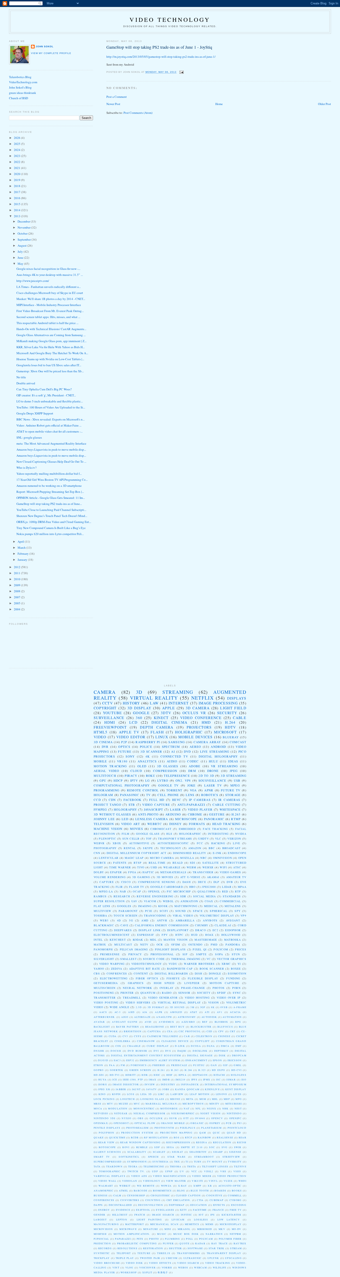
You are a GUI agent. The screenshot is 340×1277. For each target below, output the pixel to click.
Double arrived (25, 383)
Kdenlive (212, 1089)
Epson (217, 1060)
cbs (97, 973)
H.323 (202, 1070)
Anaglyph (164, 1017)
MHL (215, 1099)
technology (170, 848)
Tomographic (109, 1171)
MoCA (98, 1108)
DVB (230, 882)
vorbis (167, 1267)
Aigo (125, 1017)
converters (129, 1200)
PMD (214, 944)
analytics (147, 761)
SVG (224, 1147)
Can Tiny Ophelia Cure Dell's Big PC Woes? (44, 389)
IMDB (166, 1079)
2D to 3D (206, 776)
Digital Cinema (169, 722)
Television (104, 824)
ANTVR (162, 920)
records (105, 1248)
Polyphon (106, 1132)
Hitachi (219, 1074)
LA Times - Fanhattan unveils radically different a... (48, 287)
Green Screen (140, 1070)
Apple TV (129, 732)
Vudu (173, 963)
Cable (239, 717)
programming (106, 790)
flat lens (102, 906)
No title (21, 377)
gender (99, 1214)
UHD (154, 867)
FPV (165, 934)
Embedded (187, 829)
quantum (147, 992)
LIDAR (227, 886)
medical (211, 906)
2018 (17, 186)
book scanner (212, 968)
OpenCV (217, 1118)
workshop (129, 1272)
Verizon (234, 838)
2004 (17, 609)
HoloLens (238, 1074)
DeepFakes (123, 930)
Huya (102, 1079)
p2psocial (101, 1238)
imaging (144, 906)
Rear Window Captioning (140, 1142)
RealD (178, 862)
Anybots (210, 920)
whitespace (230, 809)
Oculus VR (194, 712)
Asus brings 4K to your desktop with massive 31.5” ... (49, 275)
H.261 (161, 1070)
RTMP (236, 819)
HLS (169, 833)
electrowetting (114, 978)
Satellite (210, 862)
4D (119, 920)
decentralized (120, 1205)
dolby (99, 872)
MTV (110, 1103)
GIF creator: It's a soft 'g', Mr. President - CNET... (46, 395)
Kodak (138, 939)
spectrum (171, 747)
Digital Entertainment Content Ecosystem (146, 1055)
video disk (134, 1262)
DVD (187, 751)
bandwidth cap (180, 968)
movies (136, 829)
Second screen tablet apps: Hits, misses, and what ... (48, 317)
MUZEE (123, 1103)
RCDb (135, 1137)
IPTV (134, 780)
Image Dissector (126, 1084)
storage (233, 795)
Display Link (150, 930)
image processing (218, 703)
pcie (148, 911)
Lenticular (108, 858)
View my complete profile (51, 53)
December (24, 221)
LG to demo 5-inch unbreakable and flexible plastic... (49, 401)
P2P (124, 742)
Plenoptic (107, 838)
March (22, 547)
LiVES (237, 1094)
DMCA (225, 1046)
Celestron (204, 1036)
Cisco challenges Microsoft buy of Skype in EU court (49, 293)
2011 (17, 573)
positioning (104, 992)
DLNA (211, 1046)
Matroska (232, 939)
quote (184, 1243)
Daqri (181, 1050)
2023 (17, 156)
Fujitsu (199, 1065)
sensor (184, 992)
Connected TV (174, 756)
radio (167, 992)
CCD (97, 800)
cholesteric (160, 1195)
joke (191, 785)
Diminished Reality (189, 853)
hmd (206, 722)
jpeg (234, 771)
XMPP (197, 1185)
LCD (133, 722)
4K (147, 756)
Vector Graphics (231, 959)
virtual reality (154, 697)
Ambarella (185, 920)
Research (122, 896)
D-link (180, 1046)
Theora (176, 1166)
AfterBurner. (105, 1017)
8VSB (224, 1007)
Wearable (171, 867)
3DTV (166, 712)
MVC (137, 1103)
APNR (208, 790)
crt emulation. (179, 1200)
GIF (225, 1065)
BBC (212, 848)
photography (105, 848)
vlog (129, 1267)
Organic (197, 1123)
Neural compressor (149, 1113)
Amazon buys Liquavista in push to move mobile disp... (51, 449)
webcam (200, 1267)
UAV (134, 901)
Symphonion (137, 1161)
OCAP (137, 891)
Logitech (127, 1099)
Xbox (117, 843)
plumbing (172, 1238)
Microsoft (225, 732)
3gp (202, 1007)
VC (209, 959)
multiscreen (104, 988)
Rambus (100, 896)
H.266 (188, 1070)
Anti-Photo (148, 814)
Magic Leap (134, 858)
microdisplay (230, 1224)
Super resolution (109, 901)
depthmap (176, 1205)
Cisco (126, 882)
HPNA (183, 1074)
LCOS (130, 1094)
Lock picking (104, 1099)
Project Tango (107, 805)
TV (148, 795)
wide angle (119, 1007)
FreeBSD (158, 1065)
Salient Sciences (107, 1151)
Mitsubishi (233, 1103)
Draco (200, 930)
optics (124, 747)
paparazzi (123, 1238)
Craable (134, 1046)
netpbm (235, 1234)
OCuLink (156, 1118)
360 (139, 717)
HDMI (109, 722)
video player (200, 809)
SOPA (219, 954)
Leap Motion (200, 1094)
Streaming (177, 692)
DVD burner (137, 1050)
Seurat (177, 1151)
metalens (233, 906)
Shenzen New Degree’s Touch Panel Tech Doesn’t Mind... (51, 516)
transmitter (105, 997)
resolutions (127, 1248)
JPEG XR (104, 1089)
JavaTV (151, 1089)
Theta (191, 1166)
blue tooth (200, 1190)
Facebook (132, 800)
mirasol (184, 1229)
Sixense (235, 1151)
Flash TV (136, 886)
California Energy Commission (162, 925)
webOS (183, 1267)
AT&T (193, 1012)
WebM (191, 867)
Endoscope (237, 853)
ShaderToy (198, 1151)
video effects (160, 1262)
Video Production (231, 1176)
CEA (170, 1031)
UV (182, 1171)
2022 (17, 162)
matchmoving (185, 906)
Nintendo (234, 1113)
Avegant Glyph (124, 1021)
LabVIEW (176, 1094)
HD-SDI (99, 1074)
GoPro (99, 1070)
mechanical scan (164, 1224)
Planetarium (211, 1127)
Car (187, 1036)
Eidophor (233, 930)
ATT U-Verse (190, 877)
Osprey (215, 1123)
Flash (157, 732)
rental (130, 848)
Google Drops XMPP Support (34, 413)
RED (225, 891)
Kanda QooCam (187, 1089)
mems (209, 1224)
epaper (116, 872)
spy (238, 911)
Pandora (233, 944)
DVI (156, 1050)
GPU (102, 780)
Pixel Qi (200, 949)
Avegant (233, 920)
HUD (194, 934)
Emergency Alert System (160, 1060)
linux (161, 737)
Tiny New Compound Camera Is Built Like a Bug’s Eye (51, 528)
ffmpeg (100, 809)
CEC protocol (190, 1031)
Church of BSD (18, 98)
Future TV (230, 790)
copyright (105, 708)
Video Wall (107, 1180)
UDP (155, 1171)
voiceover (147, 1267)
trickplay (102, 1258)
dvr (105, 747)
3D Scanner (151, 751)
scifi (164, 911)
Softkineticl (129, 1156)
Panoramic (214, 819)
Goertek (116, 1070)
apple (168, 708)
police (146, 747)
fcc (200, 843)
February (23, 553)
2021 (17, 168)
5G (131, 920)
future (124, 751)
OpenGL (154, 891)
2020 (17, 174)
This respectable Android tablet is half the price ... (47, 323)
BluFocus (225, 1026)
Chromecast (160, 829)
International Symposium (225, 1084)
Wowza (166, 1185)
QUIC (216, 1132)
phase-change (193, 988)
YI (239, 963)
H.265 (236, 814)
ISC (218, 1079)
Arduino (173, 814)
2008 (17, 591)
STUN (236, 954)
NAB (123, 891)
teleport (124, 1253)
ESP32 (130, 1060)
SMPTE (201, 954)
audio (172, 761)
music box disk (186, 1234)
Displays (236, 698)
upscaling (233, 1258)
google (141, 712)
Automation (232, 1017)
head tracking (226, 824)
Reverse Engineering (155, 896)
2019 (17, 180)
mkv (222, 1229)
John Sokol (44, 46)
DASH (186, 882)
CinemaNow (146, 1041)
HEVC (176, 800)
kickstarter (231, 1214)
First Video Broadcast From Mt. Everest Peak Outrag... (50, 311)
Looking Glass (152, 1099)
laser (175, 809)
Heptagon (200, 1074)
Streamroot (204, 1156)
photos (219, 988)
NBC (203, 858)
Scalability (136, 1151)
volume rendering (110, 877)
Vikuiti (197, 1180)
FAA (112, 1065)
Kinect (161, 717)
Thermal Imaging (186, 959)
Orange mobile (173, 1123)
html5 (101, 732)
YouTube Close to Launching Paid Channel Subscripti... (51, 510)
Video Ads (139, 1176)
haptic (148, 872)
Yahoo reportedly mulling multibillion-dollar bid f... (49, 473)
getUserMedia (106, 983)
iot (201, 1214)
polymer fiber (230, 1238)
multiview (102, 911)
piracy (131, 776)
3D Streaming (233, 776)
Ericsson (235, 1060)
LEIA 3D (146, 1094)
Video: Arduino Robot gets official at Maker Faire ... (48, 425)
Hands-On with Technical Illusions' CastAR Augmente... (51, 329)
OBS (140, 1118)
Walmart (106, 1185)
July (21, 251)
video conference (201, 717)
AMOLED (176, 1012)
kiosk (163, 906)
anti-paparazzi (191, 805)
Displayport (178, 930)
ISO (243, 1079)
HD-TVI (115, 1074)
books (237, 1190)
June (21, 257)
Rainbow (204, 1137)
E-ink (217, 853)
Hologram (103, 795)
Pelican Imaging (134, 949)
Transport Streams (175, 838)
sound (180, 911)
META (190, 1099)
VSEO (237, 1171)
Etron (98, 1065)
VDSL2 (208, 1171)
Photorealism (137, 1127)
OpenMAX (101, 1123)
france (218, 1209)
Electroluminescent (112, 934)
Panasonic (129, 795)
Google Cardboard (166, 886)
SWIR (237, 1147)
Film (125, 833)
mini (167, 1229)
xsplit (147, 1272)
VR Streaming (224, 766)
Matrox (100, 944)
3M (192, 1007)
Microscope (186, 819)
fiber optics (147, 978)
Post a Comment (116, 97)
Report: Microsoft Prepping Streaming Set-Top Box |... (50, 492)
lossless (201, 1219)
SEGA (170, 1147)
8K (213, 1007)
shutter (175, 1248)
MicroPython (193, 1103)
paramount (128, 911)
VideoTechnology (146, 963)
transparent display (224, 1253)
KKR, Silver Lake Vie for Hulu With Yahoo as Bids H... (50, 347)
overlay (167, 988)
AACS (103, 1012)
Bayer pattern (127, 1026)
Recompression (178, 1142)
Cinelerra (122, 1041)
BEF (204, 1021)
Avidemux (166, 1021)
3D (139, 692)
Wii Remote (146, 1185)
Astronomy (187, 1017)
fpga (132, 872)
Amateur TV (236, 877)
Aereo (195, 747)
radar (200, 1243)
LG (147, 780)
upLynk (213, 1258)
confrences (117, 973)
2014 (17, 210)
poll (189, 1238)
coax (209, 901)
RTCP (188, 1137)
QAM (202, 1132)
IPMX (206, 1079)
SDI (192, 862)
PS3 (239, 1123)
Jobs (165, 1089)
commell (235, 1195)
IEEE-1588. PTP (133, 1079)
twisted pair (150, 1258)
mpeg (235, 785)
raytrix (240, 1243)
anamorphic (103, 1190)
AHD (131, 1012)
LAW (154, 703)
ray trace (219, 1243)
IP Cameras (199, 800)
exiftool (143, 1209)
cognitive (214, 1195)
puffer (168, 1243)
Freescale (179, 1065)
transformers (188, 1253)
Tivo (140, 867)
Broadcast (231, 848)
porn (236, 988)
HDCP (118, 780)
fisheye (173, 978)
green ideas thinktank (22, 93)
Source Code (154, 959)
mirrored (204, 1229)
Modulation (117, 1108)
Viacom (150, 901)
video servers (138, 1002)
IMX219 (180, 1079)
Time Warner (120, 867)
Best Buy (177, 1026)
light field (233, 708)
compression (165, 771)
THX (177, 1161)
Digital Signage (200, 1055)
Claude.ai (223, 925)
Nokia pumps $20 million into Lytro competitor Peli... (50, 534)
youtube (112, 712)
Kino (102, 1094)
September (24, 239)
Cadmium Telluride (162, 1036)
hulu (213, 761)
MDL (153, 939)
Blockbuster (201, 1026)
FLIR (119, 886)
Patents (120, 862)
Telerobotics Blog (20, 77)
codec (193, 761)
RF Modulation (156, 1137)
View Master (176, 1180)
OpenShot (121, 1123)
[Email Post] (181, 72)
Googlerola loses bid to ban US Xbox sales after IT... (48, 365)
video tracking (217, 1262)
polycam (206, 1238)
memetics (192, 1224)
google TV (168, 785)
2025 (17, 144)
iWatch (139, 1214)
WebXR (208, 867)
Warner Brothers (199, 963)
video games (230, 872)
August (22, 245)
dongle (215, 973)
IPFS (194, 1079)
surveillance (109, 717)
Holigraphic (188, 732)
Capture (106, 882)
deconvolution (150, 1205)
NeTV (144, 944)
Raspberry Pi (148, 742)
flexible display (203, 978)
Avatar (99, 1021)
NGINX (211, 1108)
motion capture (224, 983)
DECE (202, 882)
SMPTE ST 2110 (191, 1147)
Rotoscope (107, 1147)
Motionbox (169, 1108)
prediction (102, 1243)
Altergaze (142, 1017)
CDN (112, 800)
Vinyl (213, 1180)
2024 (17, 150)
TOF (149, 838)
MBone (175, 1099)
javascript (153, 809)
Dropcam (239, 1055)
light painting (149, 1219)
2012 (17, 567)
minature (150, 1229)
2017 (17, 192)
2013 (17, 216)
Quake (99, 1137)
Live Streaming (214, 751)
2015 (17, 204)
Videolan (129, 1180)
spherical (218, 911)
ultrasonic (192, 1258)
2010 (17, 579)
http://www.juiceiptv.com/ (32, 281)
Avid (148, 1021)
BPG (238, 1021)
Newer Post (113, 104)
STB (132, 805)
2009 (17, 585)
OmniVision (222, 858)
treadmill (132, 997)
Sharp (218, 1151)
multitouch (105, 776)
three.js (163, 1253)
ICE (114, 1079)
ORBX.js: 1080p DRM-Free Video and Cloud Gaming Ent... (53, 522)
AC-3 (117, 1012)
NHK (225, 1108)
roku (150, 776)
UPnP (169, 1171)
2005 (17, 603)
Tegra (133, 1166)
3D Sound (177, 1007)
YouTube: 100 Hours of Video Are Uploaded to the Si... (50, 407)
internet (179, 703)
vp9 (243, 915)
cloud (136, 771)
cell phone (168, 795)
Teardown (114, 1166)
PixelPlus (187, 1127)
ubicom (171, 1258)
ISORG (102, 1084)
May (21, 263)
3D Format (156, 1007)
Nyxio (126, 1118)
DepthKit (221, 1050)
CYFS (137, 1036)
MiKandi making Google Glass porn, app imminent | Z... (51, 341)
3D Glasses (167, 766)
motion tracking (110, 766)
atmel (123, 1190)
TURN (198, 1161)
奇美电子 (163, 1272)
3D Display (139, 708)
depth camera (156, 727)
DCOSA (196, 1046)
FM (123, 1065)
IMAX (152, 1079)
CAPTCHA (154, 1031)
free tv (236, 1209)
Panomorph (103, 949)
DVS (168, 1050)
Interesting (218, 833)
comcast (238, 742)
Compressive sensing (156, 882)
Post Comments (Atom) (138, 113)
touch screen (125, 915)
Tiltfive (240, 1166)
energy (104, 1209)
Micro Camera (162, 858)
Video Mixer (201, 1176)
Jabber (121, 1089)
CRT (232, 1031)
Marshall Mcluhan (161, 1103)
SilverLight (104, 959)
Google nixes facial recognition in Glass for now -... (48, 269)
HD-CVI (236, 1070)
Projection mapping (176, 1132)
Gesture (217, 814)
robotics (209, 795)
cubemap (216, 1200)
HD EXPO (218, 1070)
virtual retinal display (179, 1002)
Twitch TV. (136, 1171)
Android (218, 747)
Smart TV (102, 1156)
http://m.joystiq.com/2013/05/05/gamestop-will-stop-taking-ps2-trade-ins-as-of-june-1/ (161, 56)
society (203, 992)
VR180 (122, 761)
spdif (221, 992)
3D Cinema (103, 742)
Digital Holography (218, 756)
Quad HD (234, 1132)
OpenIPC (235, 1118)
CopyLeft (202, 1041)
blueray (231, 737)
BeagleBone (154, 1026)
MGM (202, 1099)
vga (193, 790)
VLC (218, 838)
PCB (229, 1123)
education (198, 1205)
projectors (199, 727)
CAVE (124, 925)
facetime (200, 1209)
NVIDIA (240, 833)
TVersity (235, 1161)
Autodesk (209, 1017)
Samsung (176, 742)
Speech (153, 1156)
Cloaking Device (175, 1041)
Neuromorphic (183, 1113)
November (24, 227)
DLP (216, 882)
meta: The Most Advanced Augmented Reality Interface (51, 443)
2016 (17, 198)
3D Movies (165, 877)
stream (236, 1248)
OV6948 (200, 1118)
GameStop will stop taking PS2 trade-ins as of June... (49, 504)
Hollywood (231, 934)
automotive (139, 843)
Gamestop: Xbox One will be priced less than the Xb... (50, 371)
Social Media (204, 896)
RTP (238, 891)
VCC (194, 1171)
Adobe (195, 766)
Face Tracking (215, 829)
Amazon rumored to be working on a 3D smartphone (49, 486)
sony (130, 756)
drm (192, 771)
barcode (140, 1190)
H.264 (230, 722)
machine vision (108, 829)
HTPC (179, 934)
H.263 (175, 1070)
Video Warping (111, 963)
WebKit (124, 1185)
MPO (238, 1099)
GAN (214, 1065)
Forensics (139, 1065)
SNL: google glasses (29, 437)
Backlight (102, 1026)
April (21, 541)
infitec (186, 1214)
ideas (233, 761)
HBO (192, 886)
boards (220, 1190)
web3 (104, 920)
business (101, 1195)
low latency (228, 1219)
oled (141, 766)
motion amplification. (132, 1234)
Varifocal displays (109, 1176)
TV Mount (214, 1161)
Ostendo (195, 944)
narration (214, 1234)
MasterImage (206, 939)
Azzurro (188, 1021)
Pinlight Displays (170, 949)
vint (115, 1267)
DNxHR (99, 1050)
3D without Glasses (112, 814)
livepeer (191, 983)
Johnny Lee (104, 819)
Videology (151, 1180)
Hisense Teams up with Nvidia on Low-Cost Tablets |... (50, 359)
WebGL (168, 901)
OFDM (175, 944)
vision (213, 1002)
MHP (227, 1099)
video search (188, 1262)
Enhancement (196, 1060)
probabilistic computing (137, 1243)
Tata (97, 1166)
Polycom (220, 949)
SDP (157, 1147)
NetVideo (101, 1113)
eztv (183, 1209)
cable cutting (227, 805)
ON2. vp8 (183, 780)
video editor (130, 737)
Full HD (156, 800)
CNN (97, 853)
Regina (201, 1142)
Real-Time (157, 862)
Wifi (223, 867)
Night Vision (210, 1113)
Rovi (125, 1147)
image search (163, 1214)
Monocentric (144, 1108)
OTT (186, 1118)
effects (219, 1205)
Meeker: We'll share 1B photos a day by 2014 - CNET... (50, 299)
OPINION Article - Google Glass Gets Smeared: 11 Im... (50, 498)
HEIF (169, 1074)
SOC (212, 1147)
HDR (145, 1074)
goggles (124, 906)
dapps (98, 1205)
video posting (106, 1002)
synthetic (102, 1253)
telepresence (177, 776)
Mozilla (187, 858)
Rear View (106, 1142)
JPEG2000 (209, 886)
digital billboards (171, 973)
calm (117, 1195)
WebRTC (154, 824)
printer (127, 992)
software (195, 1248)
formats (197, 824)
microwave (128, 1229)
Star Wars (176, 1156)
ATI (207, 1012)
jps (212, 1214)
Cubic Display (158, 1046)
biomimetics (162, 1190)
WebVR (99, 843)
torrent (174, 790)
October (23, 233)
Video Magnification (169, 1176)
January (23, 559)
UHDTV (203, 838)
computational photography (122, 785)
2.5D (139, 1007)
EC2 (215, 930)
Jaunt (136, 1089)
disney (175, 824)
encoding (238, 1205)
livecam (178, 1219)
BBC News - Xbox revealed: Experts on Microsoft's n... (50, 419)
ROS (176, 1137)
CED (209, 1031)
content (141, 973)
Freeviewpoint (110, 727)
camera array (207, 742)
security (227, 712)
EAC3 (117, 1060)
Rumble (142, 1147)
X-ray (182, 1185)
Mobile (100, 761)
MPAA (242, 886)
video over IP (229, 997)
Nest (238, 1108)
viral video (183, 915)
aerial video (106, 771)
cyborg (235, 1200)
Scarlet (159, 1151)
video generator (163, 997)
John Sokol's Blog (20, 87)
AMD (144, 920)
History (131, 703)
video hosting (197, 997)
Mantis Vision (176, 939)
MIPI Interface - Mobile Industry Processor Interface (48, 305)
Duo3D (103, 1060)
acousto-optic (229, 1185)
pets (140, 1238)
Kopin (116, 1094)
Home (219, 104)
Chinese (224, 1036)
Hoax (209, 934)
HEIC (157, 1074)
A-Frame (239, 1007)
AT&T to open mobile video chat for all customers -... (49, 431)
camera (105, 692)
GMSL (237, 1065)
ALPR (158, 1012)
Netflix (202, 697)
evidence (123, 1209)
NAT (186, 1108)
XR (210, 1185)
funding (233, 978)
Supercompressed (108, 1161)
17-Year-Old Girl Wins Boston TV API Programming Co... (52, 480)
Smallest (128, 959)
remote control (143, 790)
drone (213, 771)
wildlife (219, 1267)
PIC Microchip (179, 891)
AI (173, 751)
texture (143, 1253)
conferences (104, 1200)
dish (198, 973)
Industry (168, 1084)
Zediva (116, 968)
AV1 (220, 1012)
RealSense (225, 1137)
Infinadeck (190, 1084)
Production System (137, 1132)
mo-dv (236, 1229)
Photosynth (164, 1127)
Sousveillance (212, 780)
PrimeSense (110, 954)
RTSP (138, 862)
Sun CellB (131, 838)
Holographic (190, 833)
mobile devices (195, 737)
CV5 (125, 1036)
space (198, 911)
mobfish (100, 1234)
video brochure (107, 1262)
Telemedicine (153, 1166)
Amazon (194, 848)
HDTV (230, 727)
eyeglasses (165, 1209)
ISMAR (231, 1079)
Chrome (195, 814)
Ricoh (241, 1142)
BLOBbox (221, 1021)
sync (237, 992)
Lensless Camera (151, 819)
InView (150, 1084)
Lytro (162, 780)
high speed (164, 983)
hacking (218, 843)
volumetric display (217, 915)
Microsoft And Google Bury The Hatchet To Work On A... (52, 353)
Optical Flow (145, 1123)
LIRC (161, 1094)
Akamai (213, 877)
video (100, 737)
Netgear (120, 1113)
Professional (162, 954)
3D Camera (198, 708)
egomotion (237, 973)
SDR (183, 896)
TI (186, 1161)
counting (153, 1200)
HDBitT (130, 1074)
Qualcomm (206, 891)
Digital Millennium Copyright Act (137, 853)
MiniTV (214, 1103)
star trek (216, 1248)
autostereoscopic (173, 843)
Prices (240, 949)
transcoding (155, 915)
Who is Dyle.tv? (26, 467)
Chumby (201, 925)
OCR (160, 944)
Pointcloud (237, 1127)
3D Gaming (141, 877)
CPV (221, 1031)
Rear (242, 1137)
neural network (137, 988)
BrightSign (133, 1031)
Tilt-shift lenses (215, 1166)
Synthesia (160, 1161)
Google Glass (148, 833)
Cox (118, 1046)
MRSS (97, 1103)
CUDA (113, 1036)
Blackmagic (104, 925)
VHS (223, 1171)
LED (125, 819)
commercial (230, 901)
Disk (222, 1055)
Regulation (222, 1142)
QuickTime (117, 1137)
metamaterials (173, 872)
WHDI (242, 1180)
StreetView (231, 1156)
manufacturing (106, 1224)
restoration (153, 1248)
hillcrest (120, 1214)
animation (189, 901)
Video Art (130, 824)
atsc (237, 867)
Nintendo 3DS (104, 1118)
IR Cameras (229, 800)
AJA (145, 1012)
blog (181, 1190)
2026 (17, 138)
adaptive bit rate (144, 968)
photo (154, 1238)
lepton (121, 1219)
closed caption (188, 1195)
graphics (136, 983)
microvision (103, 1229)
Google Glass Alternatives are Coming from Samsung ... (51, 335)
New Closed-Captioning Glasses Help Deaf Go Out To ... (51, 461)
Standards (232, 896)
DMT (238, 1046)
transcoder (203, 872)
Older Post (324, 104)
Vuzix (228, 1180)
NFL (198, 1108)
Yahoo (99, 968)
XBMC (226, 963)
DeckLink (200, 1050)
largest (100, 1219)
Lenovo (221, 1094)
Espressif (145, 934)
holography (125, 809)
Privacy (135, 954)
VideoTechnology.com (23, 82)
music (161, 1234)
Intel (98, 939)
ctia (200, 1200)
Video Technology (170, 19)
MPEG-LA (106, 891)
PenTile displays (107, 1127)
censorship (136, 1195)
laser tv (213, 785)
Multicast (123, 944)
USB (237, 780)
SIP (185, 954)
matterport (134, 1224)
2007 (17, 597)
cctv (107, 703)
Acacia (235, 1012)
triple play (125, 1258)
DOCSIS (116, 1050)
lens (190, 795)
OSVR (173, 1118)
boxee (236, 968)
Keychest (118, 939)
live (236, 843)
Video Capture (156, 805)
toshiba (100, 915)
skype (148, 848)
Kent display (235, 1089)
